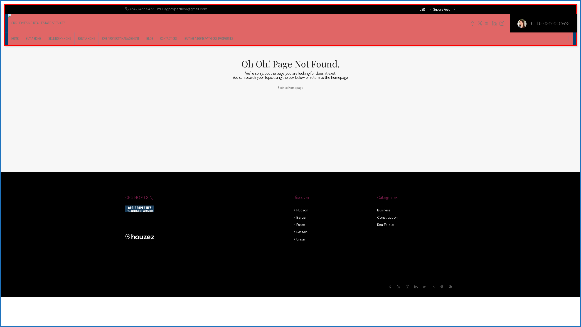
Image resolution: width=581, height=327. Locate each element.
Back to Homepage (290, 87)
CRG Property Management (120, 38)
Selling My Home (59, 38)
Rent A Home (86, 38)
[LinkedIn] (416, 287)
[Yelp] (451, 287)
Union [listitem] (300, 239)
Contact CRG (168, 38)
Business (383, 210)
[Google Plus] (425, 287)
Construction (387, 217)
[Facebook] (391, 287)
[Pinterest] (442, 287)
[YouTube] (434, 287)
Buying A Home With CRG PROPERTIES (209, 38)
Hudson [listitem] (302, 210)
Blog (149, 38)
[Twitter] (399, 287)
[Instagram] (408, 287)
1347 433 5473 (557, 23)
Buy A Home (33, 38)
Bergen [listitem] (301, 217)
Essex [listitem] (300, 225)
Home (15, 38)
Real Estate (385, 225)
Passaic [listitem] (302, 232)
